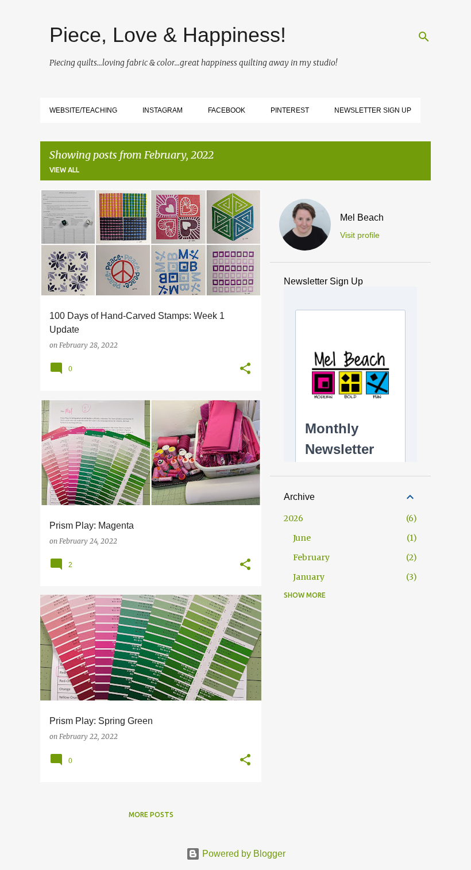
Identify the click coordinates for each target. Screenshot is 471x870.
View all (64, 170)
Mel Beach (362, 217)
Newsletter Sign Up (372, 110)
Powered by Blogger (242, 854)
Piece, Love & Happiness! (167, 35)
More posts (151, 814)
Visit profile (360, 235)
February (311, 557)
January (309, 577)
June (302, 538)
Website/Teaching (83, 110)
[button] (245, 369)
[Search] (424, 37)
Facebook (226, 110)
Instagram (162, 110)
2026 (293, 518)
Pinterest (290, 110)
